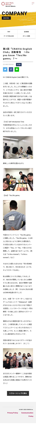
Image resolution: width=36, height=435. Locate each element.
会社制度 (26, 31)
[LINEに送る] (17, 69)
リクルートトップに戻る (18, 393)
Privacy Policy (12, 413)
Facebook (11, 69)
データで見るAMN (9, 36)
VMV (8, 31)
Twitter (5, 69)
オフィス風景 (26, 36)
